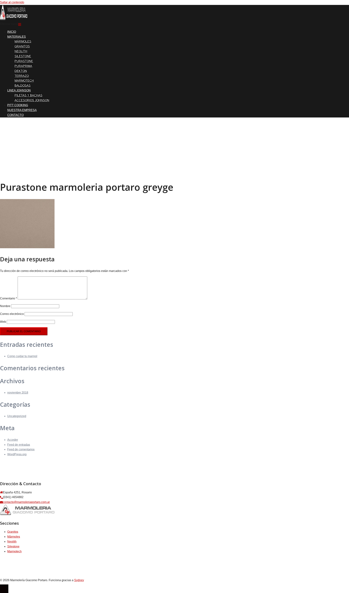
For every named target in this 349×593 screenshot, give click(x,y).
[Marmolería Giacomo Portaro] (13, 19)
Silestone (13, 546)
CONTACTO (15, 115)
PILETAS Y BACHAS (28, 95)
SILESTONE (23, 56)
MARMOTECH (24, 80)
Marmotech (14, 551)
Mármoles (13, 536)
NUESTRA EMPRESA (22, 110)
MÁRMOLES (23, 41)
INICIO (11, 31)
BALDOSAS (23, 85)
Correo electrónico (12, 313)
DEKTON (21, 70)
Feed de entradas (18, 444)
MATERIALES (16, 36)
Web (3, 321)
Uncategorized (16, 416)
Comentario (8, 298)
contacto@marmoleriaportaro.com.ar (26, 502)
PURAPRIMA (23, 66)
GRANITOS (22, 46)
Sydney (79, 580)
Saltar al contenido (12, 2)
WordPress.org (17, 454)
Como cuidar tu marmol (22, 356)
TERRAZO (22, 75)
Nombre (5, 306)
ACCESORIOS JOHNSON (32, 100)
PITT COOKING (17, 105)
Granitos (12, 531)
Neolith (12, 541)
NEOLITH (21, 51)
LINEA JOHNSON (19, 90)
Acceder (12, 439)
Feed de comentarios (21, 449)
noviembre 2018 (17, 392)
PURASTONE (24, 61)
